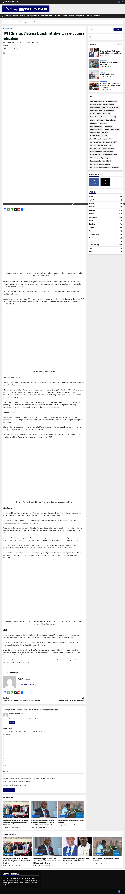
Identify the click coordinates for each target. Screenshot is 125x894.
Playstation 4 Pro (95, 148)
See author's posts (27, 684)
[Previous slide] (118, 44)
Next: (71, 699)
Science (91, 227)
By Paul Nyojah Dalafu (96, 111)
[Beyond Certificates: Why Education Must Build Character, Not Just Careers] (77, 846)
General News (7, 28)
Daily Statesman (9, 42)
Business (8, 16)
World (91, 252)
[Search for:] (101, 29)
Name (5, 758)
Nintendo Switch (102, 145)
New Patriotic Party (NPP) (110, 142)
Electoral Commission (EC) (108, 117)
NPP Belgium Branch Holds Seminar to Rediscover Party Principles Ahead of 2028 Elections (15, 822)
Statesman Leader (46, 16)
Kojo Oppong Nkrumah (96, 129)
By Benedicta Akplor (111, 101)
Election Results (94, 117)
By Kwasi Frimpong (108, 104)
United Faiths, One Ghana (94, 63)
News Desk (93, 145)
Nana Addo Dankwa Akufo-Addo (98, 136)
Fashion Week (100, 120)
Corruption (92, 207)
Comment (7, 734)
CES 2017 (92, 114)
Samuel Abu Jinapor (95, 155)
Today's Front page (105, 158)
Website (6, 772)
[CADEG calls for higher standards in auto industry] (71, 809)
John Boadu (103, 123)
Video (90, 248)
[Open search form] (122, 15)
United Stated (107, 161)
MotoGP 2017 (105, 133)
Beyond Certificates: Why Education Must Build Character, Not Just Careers (76, 859)
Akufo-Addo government (97, 101)
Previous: (22, 699)
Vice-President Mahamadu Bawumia (100, 164)
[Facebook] (119, 2)
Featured (57, 16)
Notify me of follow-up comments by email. (17, 782)
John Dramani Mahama (96, 126)
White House (115, 167)
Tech (90, 241)
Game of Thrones (111, 120)
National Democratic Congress (98, 139)
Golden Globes (94, 123)
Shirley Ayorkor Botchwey (110, 155)
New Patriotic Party (95, 142)
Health (91, 220)
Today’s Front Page (33, 16)
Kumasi (107, 129)
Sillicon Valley (94, 158)
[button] (3, 16)
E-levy (99, 114)
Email (5, 765)
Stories (22, 16)
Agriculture (80, 16)
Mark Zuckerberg (95, 133)
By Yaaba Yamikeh (109, 111)
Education (92, 210)
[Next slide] (120, 44)
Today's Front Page (94, 245)
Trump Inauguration (95, 161)
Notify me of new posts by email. (15, 785)
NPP (110, 145)
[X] (122, 2)
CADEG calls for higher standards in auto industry (71, 821)
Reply (12, 722)
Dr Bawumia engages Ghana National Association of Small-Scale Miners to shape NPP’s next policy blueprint (42, 822)
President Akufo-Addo (108, 148)
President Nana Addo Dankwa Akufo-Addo (101, 151)
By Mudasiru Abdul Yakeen (97, 107)
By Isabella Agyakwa (95, 104)
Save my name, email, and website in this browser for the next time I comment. (30, 778)
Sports (15, 16)
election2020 (106, 114)
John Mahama (108, 126)
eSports (92, 120)
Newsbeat (97, 16)
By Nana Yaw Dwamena (113, 107)
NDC (110, 139)
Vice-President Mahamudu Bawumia (100, 167)
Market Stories (115, 129)
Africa (65, 16)
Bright (6, 827)
